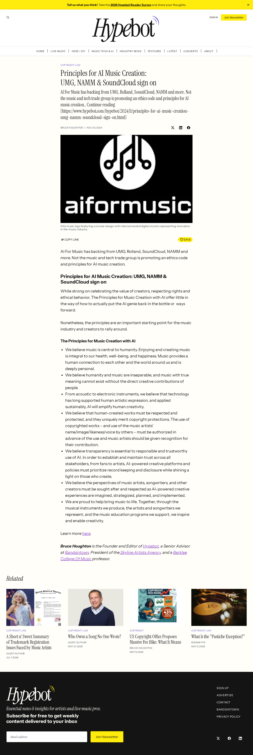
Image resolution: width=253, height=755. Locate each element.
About (208, 51)
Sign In (214, 17)
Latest (172, 51)
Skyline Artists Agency (140, 552)
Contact (223, 702)
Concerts (190, 51)
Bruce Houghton (71, 127)
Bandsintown (77, 552)
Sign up (223, 688)
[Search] (7, 17)
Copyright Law (70, 65)
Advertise (225, 695)
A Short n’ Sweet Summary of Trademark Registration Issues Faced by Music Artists (28, 642)
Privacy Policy (229, 716)
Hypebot (151, 546)
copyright (137, 630)
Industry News (130, 51)
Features (154, 51)
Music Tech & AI (103, 51)
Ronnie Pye (198, 642)
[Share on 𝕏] (173, 128)
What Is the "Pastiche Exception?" (218, 636)
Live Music (58, 51)
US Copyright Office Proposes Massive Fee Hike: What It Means (155, 639)
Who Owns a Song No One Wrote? (94, 636)
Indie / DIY (78, 51)
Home (40, 51)
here (86, 533)
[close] (248, 5)
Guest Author (15, 653)
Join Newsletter (234, 17)
